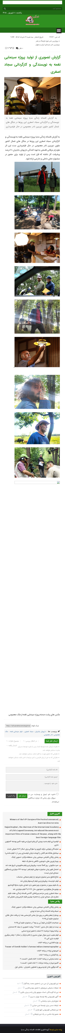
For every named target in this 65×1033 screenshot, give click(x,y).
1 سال (20, 988)
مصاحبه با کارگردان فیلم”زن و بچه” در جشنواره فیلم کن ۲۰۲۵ (36, 922)
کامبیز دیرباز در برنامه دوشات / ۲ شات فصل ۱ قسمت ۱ (39, 963)
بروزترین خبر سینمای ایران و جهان (48, 44)
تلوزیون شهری (53, 976)
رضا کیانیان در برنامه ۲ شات (48, 954)
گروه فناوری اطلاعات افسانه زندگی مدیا (35, 1029)
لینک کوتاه (35, 725)
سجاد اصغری (28, 731)
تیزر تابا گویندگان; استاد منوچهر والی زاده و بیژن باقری (39, 992)
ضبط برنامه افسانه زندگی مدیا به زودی (44, 911)
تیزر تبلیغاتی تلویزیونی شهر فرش (47, 1009)
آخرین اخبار (55, 814)
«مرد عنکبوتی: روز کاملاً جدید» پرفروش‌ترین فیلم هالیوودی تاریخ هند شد (31, 865)
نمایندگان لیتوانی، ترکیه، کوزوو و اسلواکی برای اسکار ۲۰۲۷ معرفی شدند (32, 849)
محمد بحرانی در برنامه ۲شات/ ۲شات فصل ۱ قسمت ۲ (39, 958)
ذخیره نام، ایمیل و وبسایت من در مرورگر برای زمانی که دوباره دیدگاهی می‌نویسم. (43, 798)
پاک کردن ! (11, 795)
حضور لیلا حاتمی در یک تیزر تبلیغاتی (46, 1014)
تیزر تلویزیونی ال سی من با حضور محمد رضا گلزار (41, 983)
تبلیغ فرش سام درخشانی (49, 1001)
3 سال (15, 992)
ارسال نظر (22, 795)
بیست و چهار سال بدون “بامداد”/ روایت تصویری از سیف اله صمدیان (33, 926)
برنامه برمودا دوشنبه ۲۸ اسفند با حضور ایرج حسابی (39, 931)
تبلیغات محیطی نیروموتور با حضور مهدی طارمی (42, 987)
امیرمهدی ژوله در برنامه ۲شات (47, 950)
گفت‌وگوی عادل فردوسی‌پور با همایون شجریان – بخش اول (36, 967)
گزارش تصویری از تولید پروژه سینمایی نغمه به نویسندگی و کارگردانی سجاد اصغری (32, 64)
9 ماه (19, 983)
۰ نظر (21, 48)
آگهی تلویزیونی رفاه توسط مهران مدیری (44, 996)
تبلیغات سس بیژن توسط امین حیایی (45, 1005)
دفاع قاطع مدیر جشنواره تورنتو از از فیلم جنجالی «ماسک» (37, 877)
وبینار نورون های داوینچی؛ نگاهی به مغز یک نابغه (40, 861)
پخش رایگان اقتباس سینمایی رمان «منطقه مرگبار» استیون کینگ (34, 857)
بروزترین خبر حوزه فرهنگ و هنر (47, 41)
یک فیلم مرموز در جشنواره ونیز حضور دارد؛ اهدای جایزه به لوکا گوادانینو (33, 885)
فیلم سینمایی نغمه (16, 731)
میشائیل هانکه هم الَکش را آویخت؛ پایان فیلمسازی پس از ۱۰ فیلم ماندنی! (32, 853)
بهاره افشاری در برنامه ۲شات (48, 942)
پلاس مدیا (55, 901)
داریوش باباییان (40, 731)
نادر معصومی (48, 735)
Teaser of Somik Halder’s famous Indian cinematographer (31, 946)
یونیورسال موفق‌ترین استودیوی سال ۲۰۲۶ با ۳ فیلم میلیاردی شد (35, 889)
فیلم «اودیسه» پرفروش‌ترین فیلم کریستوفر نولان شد (39, 881)
